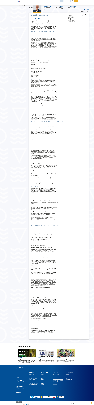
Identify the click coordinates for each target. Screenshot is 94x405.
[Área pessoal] (70, 1)
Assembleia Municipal (32, 374)
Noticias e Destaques (32, 379)
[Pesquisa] (69, 1)
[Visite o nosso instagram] (65, 1)
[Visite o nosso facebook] (66, 1)
